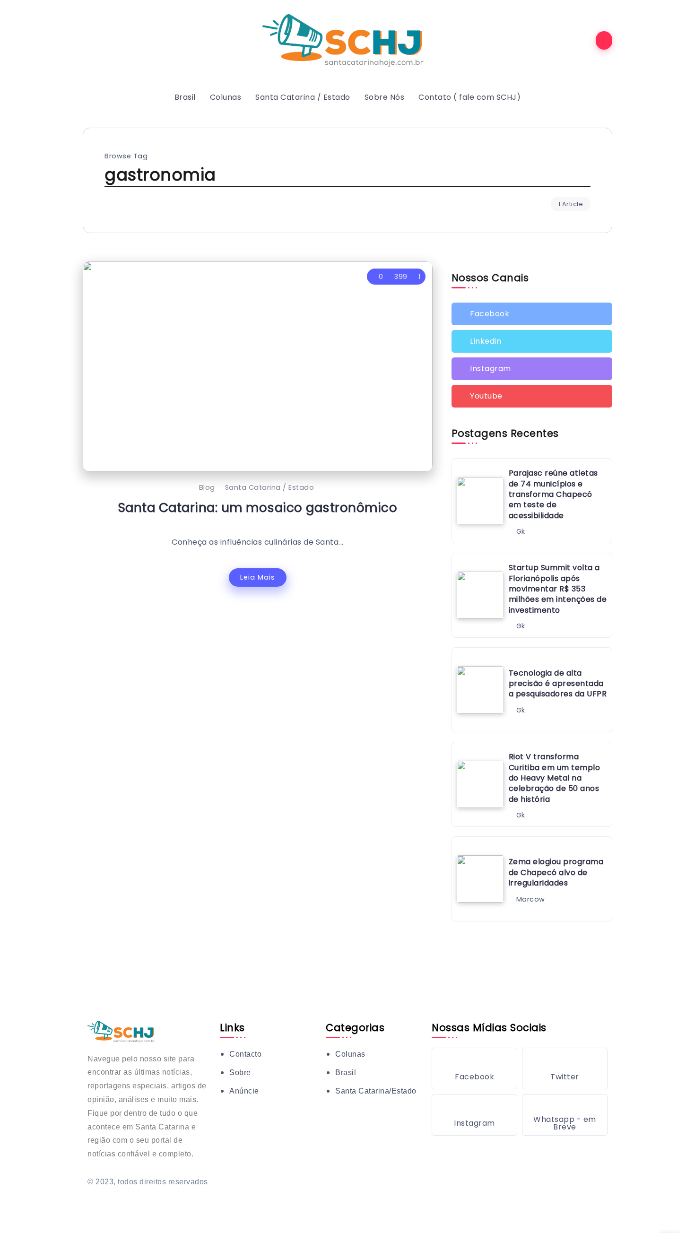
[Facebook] (532, 314)
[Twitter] (532, 341)
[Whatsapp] (564, 1114)
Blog (207, 487)
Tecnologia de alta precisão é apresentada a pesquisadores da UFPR (558, 684)
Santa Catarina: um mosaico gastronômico (258, 507)
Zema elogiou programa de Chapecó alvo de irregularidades (556, 872)
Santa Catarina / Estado (269, 487)
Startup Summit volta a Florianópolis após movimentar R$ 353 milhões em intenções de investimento (558, 589)
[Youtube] (532, 396)
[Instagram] (532, 368)
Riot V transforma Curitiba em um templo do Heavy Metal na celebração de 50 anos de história (554, 778)
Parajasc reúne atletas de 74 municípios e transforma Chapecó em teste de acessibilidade (553, 494)
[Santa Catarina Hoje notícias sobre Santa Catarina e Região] (347, 40)
